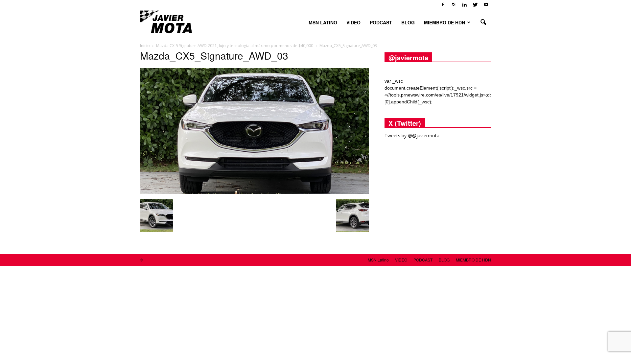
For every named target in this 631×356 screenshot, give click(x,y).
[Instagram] (453, 5)
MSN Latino (323, 22)
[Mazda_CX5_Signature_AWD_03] (254, 192)
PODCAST (381, 22)
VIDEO (353, 22)
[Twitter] (475, 5)
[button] (483, 22)
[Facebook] (443, 5)
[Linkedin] (464, 5)
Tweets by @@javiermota (412, 135)
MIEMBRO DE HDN (444, 22)
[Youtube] (486, 5)
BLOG (408, 22)
